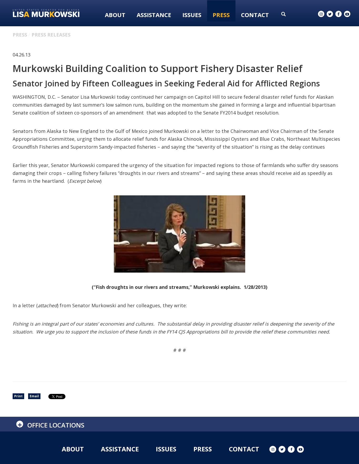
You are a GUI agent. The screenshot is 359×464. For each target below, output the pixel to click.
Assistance (154, 15)
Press (221, 15)
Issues (191, 15)
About (115, 15)
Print (18, 396)
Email (34, 396)
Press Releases (51, 35)
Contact (255, 15)
